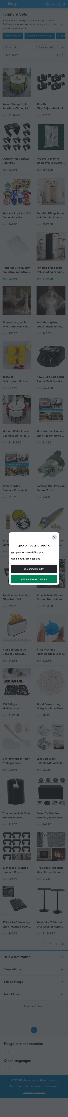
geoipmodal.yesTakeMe (34, 579)
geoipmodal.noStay (34, 569)
